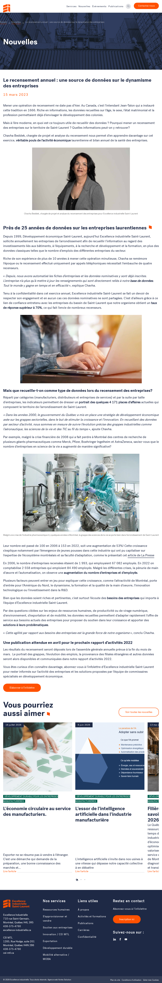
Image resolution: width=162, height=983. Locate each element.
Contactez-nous (146, 5)
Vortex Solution (64, 979)
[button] (77, 879)
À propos (83, 909)
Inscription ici (126, 919)
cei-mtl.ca (8, 953)
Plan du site (115, 980)
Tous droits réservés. (38, 979)
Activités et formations (92, 916)
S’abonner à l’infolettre (21, 687)
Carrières (83, 930)
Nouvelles (84, 6)
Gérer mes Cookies (151, 980)
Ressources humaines (56, 909)
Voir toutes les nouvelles (138, 712)
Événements (99, 6)
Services (71, 6)
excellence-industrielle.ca (17, 930)
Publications (115, 6)
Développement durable (57, 948)
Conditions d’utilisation (131, 980)
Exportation (50, 941)
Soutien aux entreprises (57, 927)
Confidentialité (87, 937)
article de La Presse (141, 555)
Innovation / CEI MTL (56, 934)
